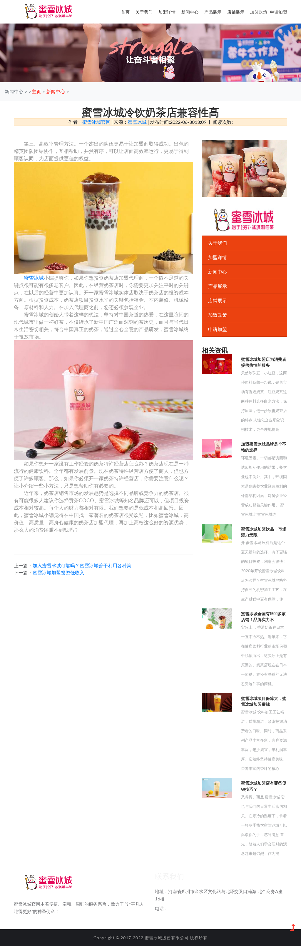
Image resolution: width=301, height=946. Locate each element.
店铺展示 (235, 11)
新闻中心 (189, 11)
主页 (36, 91)
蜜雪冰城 (137, 122)
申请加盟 (278, 11)
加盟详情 (166, 11)
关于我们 (144, 11)
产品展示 (212, 11)
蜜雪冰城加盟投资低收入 (59, 572)
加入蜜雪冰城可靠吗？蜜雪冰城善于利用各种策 (82, 565)
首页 (125, 11)
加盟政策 (258, 11)
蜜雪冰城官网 (96, 122)
